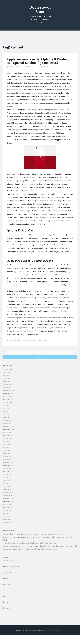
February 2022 (7, 522)
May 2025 (5, 411)
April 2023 (6, 486)
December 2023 (8, 462)
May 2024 (5, 447)
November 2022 (8, 501)
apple (11, 340)
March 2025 (6, 417)
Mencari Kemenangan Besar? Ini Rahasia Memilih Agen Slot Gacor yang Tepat (29, 549)
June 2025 (6, 408)
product (40, 340)
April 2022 (6, 517)
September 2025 (8, 399)
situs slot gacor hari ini (10, 567)
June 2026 (6, 372)
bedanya (16, 340)
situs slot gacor (8, 561)
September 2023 (8, 471)
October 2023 (7, 468)
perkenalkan (33, 340)
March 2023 (6, 489)
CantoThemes (59, 630)
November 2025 (8, 393)
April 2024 (6, 450)
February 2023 (7, 492)
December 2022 (8, 498)
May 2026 (5, 375)
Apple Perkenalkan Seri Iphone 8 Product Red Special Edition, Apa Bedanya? (38, 61)
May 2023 (5, 483)
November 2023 (8, 465)
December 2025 (8, 390)
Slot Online (47, 67)
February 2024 (7, 456)
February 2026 (7, 384)
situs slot (5, 578)
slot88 (4, 596)
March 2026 (6, 381)
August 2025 (7, 402)
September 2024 (8, 435)
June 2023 (6, 480)
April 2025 (6, 414)
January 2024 (7, 459)
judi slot (5, 590)
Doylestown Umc (40, 9)
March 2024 (6, 453)
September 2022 (8, 507)
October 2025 (7, 396)
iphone (26, 340)
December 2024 (8, 426)
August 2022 (7, 510)
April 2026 (6, 378)
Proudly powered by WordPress (27, 630)
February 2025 (7, 420)
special (46, 340)
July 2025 (5, 405)
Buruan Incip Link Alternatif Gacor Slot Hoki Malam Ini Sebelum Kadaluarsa (29, 543)
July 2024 (5, 441)
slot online (6, 584)
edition (21, 340)
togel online (6, 573)
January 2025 (7, 423)
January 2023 (7, 495)
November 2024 (8, 429)
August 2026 (7, 369)
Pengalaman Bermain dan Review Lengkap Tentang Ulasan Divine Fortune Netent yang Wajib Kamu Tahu (39, 546)
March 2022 (6, 519)
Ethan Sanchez (32, 67)
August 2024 (7, 438)
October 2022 (7, 504)
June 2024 (6, 444)
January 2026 (7, 387)
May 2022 (5, 513)
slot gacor (6, 602)
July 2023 (5, 477)
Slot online (6, 608)
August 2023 (7, 474)
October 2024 (7, 432)
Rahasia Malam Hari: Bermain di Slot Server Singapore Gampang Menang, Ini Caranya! (32, 534)
